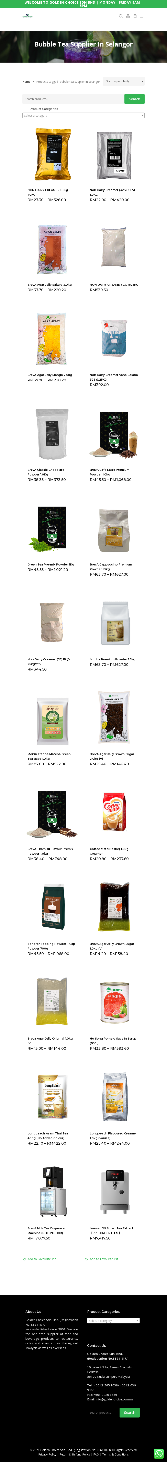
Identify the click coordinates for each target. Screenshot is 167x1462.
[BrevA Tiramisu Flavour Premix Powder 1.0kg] (52, 811)
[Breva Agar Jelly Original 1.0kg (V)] (52, 1001)
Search (134, 99)
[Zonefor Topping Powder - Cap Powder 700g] (52, 906)
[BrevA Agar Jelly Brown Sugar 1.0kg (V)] (114, 906)
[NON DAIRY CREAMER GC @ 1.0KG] (52, 152)
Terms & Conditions (115, 1454)
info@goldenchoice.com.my (115, 1399)
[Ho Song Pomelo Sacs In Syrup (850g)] (114, 1001)
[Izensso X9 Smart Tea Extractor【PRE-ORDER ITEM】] (114, 1191)
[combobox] (83, 115)
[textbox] (83, 115)
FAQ (96, 1454)
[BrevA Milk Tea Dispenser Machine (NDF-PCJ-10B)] (52, 1191)
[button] (39, 1259)
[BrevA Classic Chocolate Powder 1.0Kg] (52, 432)
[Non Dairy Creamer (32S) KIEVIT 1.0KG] (114, 152)
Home (26, 82)
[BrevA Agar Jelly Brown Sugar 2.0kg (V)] (114, 717)
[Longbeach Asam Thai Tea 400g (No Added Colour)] (52, 1096)
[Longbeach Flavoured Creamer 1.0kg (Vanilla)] (114, 1096)
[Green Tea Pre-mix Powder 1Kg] (52, 527)
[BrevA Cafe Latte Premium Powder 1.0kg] (114, 432)
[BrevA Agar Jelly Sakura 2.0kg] (52, 247)
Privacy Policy (47, 1454)
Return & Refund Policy (74, 1454)
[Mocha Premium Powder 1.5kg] (114, 622)
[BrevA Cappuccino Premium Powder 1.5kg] (114, 527)
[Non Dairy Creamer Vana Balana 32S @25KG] (114, 337)
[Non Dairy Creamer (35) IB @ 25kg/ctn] (52, 622)
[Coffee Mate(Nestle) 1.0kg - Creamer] (114, 811)
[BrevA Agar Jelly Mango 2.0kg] (52, 337)
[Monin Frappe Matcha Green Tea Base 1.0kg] (52, 717)
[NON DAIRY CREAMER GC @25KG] (114, 247)
